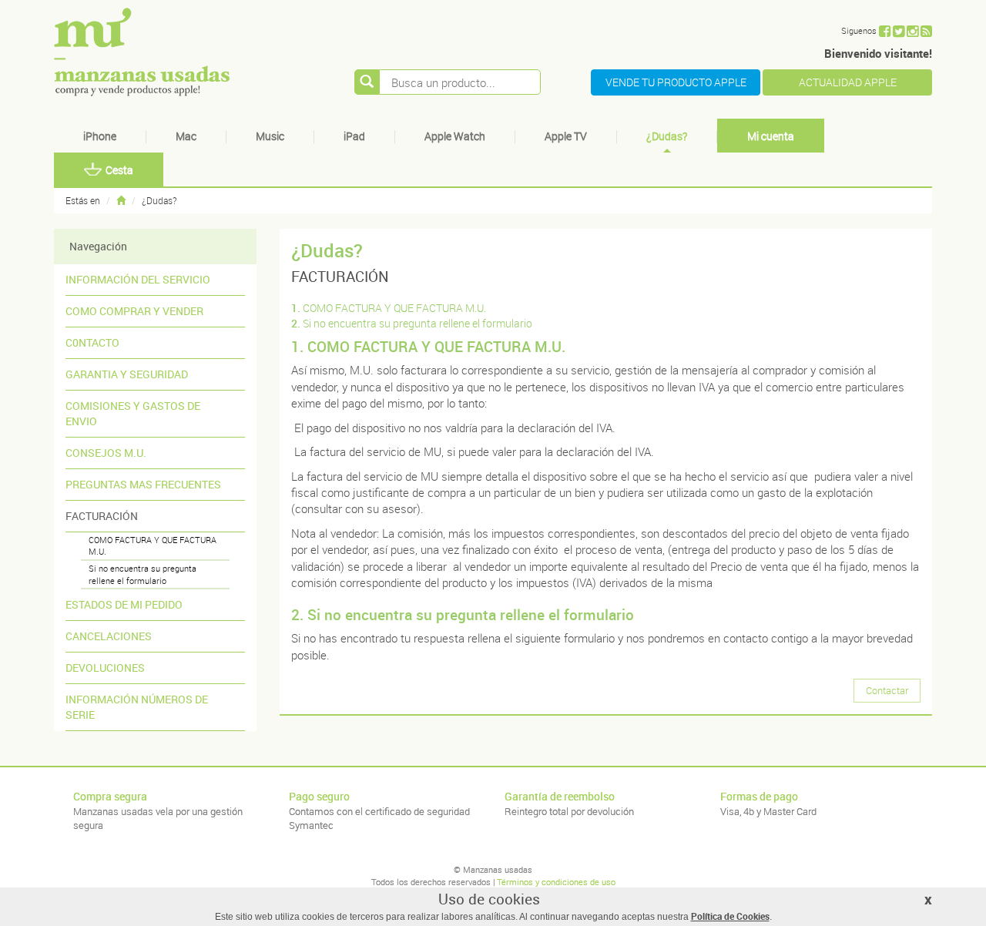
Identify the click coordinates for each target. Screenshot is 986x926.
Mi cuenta (770, 136)
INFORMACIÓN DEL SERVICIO (137, 279)
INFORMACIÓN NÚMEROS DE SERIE (136, 707)
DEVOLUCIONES (105, 667)
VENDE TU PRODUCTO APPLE (675, 82)
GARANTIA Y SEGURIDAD (126, 374)
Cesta (119, 170)
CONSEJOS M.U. (105, 452)
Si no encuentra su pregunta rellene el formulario (142, 574)
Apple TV (566, 136)
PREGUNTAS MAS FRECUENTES (143, 484)
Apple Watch (454, 136)
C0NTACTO (92, 342)
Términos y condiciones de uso (556, 881)
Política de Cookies (730, 916)
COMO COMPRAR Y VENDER (134, 311)
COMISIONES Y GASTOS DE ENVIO (132, 413)
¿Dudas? (666, 136)
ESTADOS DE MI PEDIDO (124, 604)
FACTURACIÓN (101, 515)
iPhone (99, 136)
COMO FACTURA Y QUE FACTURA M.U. (152, 546)
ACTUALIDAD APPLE (848, 82)
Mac (186, 136)
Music (270, 136)
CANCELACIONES (108, 636)
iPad (354, 136)
